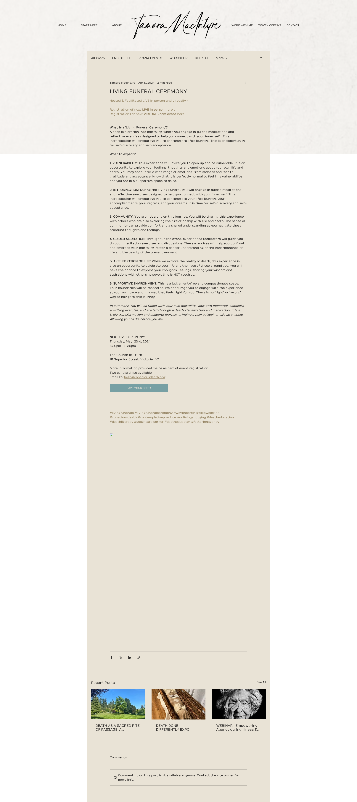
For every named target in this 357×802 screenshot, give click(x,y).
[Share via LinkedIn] (129, 657)
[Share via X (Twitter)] (120, 657)
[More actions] (245, 82)
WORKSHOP (178, 58)
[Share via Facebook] (111, 657)
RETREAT (201, 58)
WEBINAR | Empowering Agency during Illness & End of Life (237, 728)
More (220, 58)
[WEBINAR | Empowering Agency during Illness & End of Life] (239, 704)
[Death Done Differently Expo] (179, 704)
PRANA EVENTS (150, 58)
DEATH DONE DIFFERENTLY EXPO (172, 728)
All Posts (98, 58)
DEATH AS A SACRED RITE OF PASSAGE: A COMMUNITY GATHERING (118, 728)
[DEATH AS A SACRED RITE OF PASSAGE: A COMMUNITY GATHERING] (118, 704)
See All (261, 682)
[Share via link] (139, 657)
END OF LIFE (121, 58)
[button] (261, 58)
